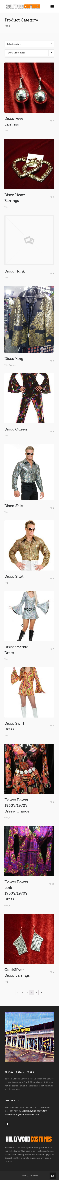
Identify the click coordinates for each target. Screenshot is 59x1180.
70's (6, 130)
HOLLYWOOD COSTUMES (35, 1111)
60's (6, 817)
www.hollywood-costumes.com (24, 1114)
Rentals (12, 365)
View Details (29, 94)
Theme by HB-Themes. (30, 1175)
